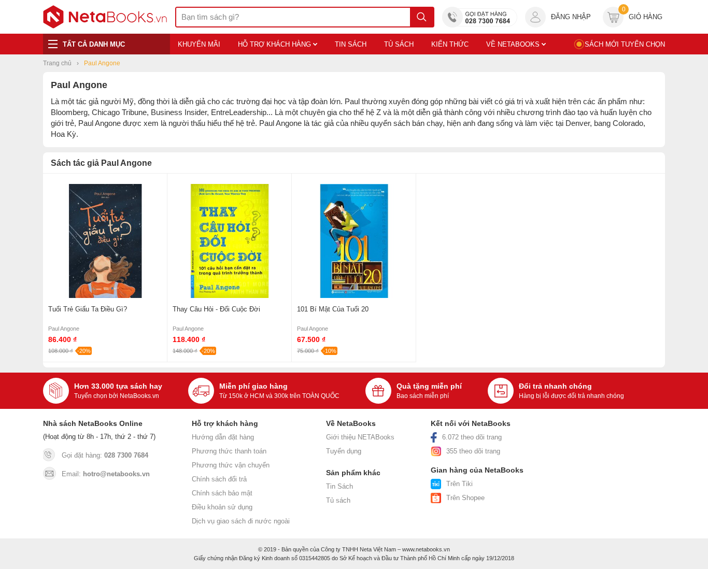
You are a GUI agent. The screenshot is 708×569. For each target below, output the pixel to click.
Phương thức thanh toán (229, 451)
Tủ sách (338, 500)
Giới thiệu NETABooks (360, 437)
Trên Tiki (459, 484)
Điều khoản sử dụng (222, 507)
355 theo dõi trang (473, 451)
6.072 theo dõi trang (472, 437)
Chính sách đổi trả (219, 479)
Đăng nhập (571, 17)
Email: (106, 474)
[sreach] (421, 17)
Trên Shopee (465, 498)
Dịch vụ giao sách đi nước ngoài (241, 521)
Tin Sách (339, 486)
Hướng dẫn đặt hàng (223, 437)
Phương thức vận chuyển (231, 465)
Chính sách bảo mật (222, 493)
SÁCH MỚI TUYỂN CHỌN (625, 44)
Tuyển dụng (343, 451)
